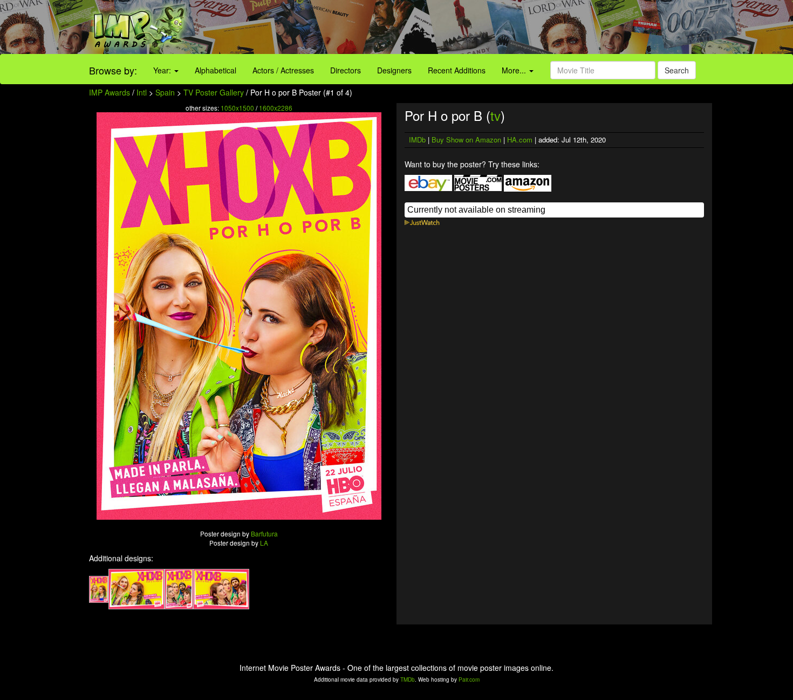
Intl (141, 92)
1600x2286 (275, 107)
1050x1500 (237, 107)
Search (677, 70)
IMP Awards (109, 92)
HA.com (519, 139)
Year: (163, 70)
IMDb (417, 139)
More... (515, 70)
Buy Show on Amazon (466, 139)
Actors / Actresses (283, 70)
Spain (165, 92)
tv (495, 115)
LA (264, 542)
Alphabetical (215, 70)
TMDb (407, 679)
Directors (345, 70)
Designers (394, 70)
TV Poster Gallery (213, 92)
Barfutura (264, 533)
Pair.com (469, 679)
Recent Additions (457, 70)
